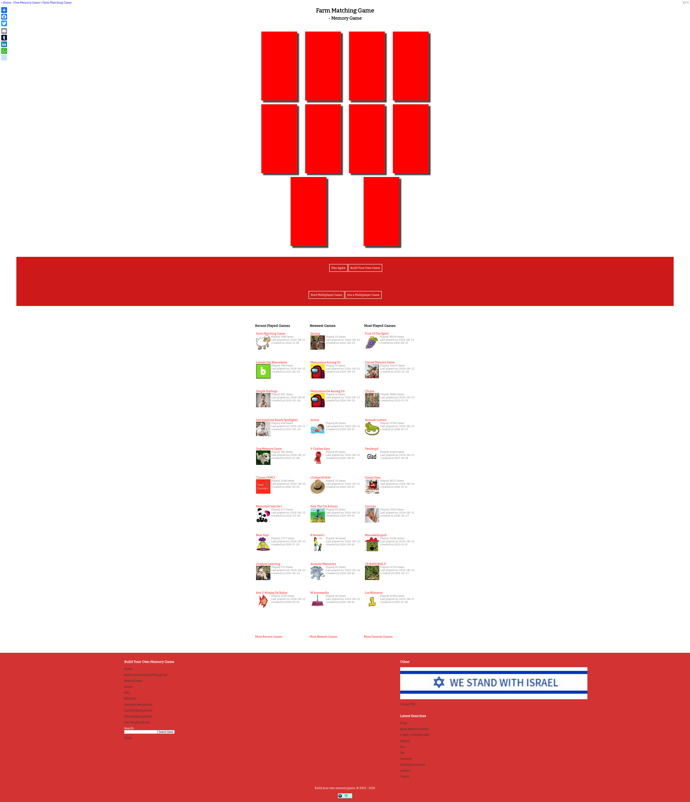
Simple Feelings (266, 391)
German (370, 506)
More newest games (323, 636)
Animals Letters (376, 420)
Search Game (133, 680)
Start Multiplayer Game (326, 295)
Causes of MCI (265, 477)
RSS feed (130, 698)
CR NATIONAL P (375, 564)
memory (405, 758)
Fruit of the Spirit (377, 333)
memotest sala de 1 (269, 506)
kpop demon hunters (414, 729)
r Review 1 (317, 535)
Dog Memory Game (269, 448)
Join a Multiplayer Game (363, 295)
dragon (405, 741)
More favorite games (378, 636)
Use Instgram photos (138, 716)
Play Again (338, 268)
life (402, 752)
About (128, 686)
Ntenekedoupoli (376, 535)
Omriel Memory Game (380, 362)
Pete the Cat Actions (324, 506)
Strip (403, 723)
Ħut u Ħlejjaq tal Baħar (272, 592)
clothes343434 (320, 477)
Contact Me (407, 704)
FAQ (127, 692)
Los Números (374, 592)
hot (402, 747)
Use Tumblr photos (137, 722)
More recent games (268, 636)
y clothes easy (320, 448)
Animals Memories (323, 564)
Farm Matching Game (57, 2)
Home (128, 669)
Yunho (404, 776)
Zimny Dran (373, 477)
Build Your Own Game (365, 268)
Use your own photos (138, 704)
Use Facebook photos (138, 710)
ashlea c (405, 770)
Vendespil (372, 448)
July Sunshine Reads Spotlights (277, 420)
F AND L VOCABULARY (415, 735)
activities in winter (412, 764)
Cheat (128, 738)
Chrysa (369, 391)
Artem (314, 420)
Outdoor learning (268, 564)
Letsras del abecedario (271, 362)
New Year (262, 535)
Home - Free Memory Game (21, 2)
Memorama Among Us (325, 362)
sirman (315, 333)
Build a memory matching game (145, 675)
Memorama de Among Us (327, 391)
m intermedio (319, 592)
